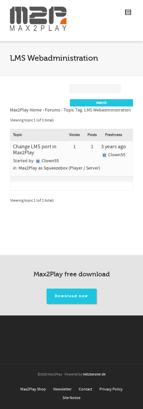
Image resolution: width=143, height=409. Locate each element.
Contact (85, 389)
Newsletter (62, 389)
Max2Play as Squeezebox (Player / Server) (59, 168)
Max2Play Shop (33, 389)
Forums (52, 110)
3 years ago (113, 146)
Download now (71, 296)
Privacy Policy (111, 389)
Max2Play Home (26, 110)
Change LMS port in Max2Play (35, 149)
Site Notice (71, 397)
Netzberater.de (94, 374)
